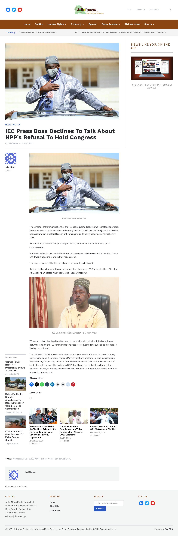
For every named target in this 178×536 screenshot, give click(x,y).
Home (130, 10)
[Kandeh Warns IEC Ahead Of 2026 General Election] (104, 416)
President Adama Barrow (59, 459)
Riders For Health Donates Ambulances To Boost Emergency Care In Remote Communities (14, 401)
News (8, 125)
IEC (32, 459)
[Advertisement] (153, 118)
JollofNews (13, 143)
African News (132, 24)
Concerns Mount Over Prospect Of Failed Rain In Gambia (14, 435)
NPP (37, 459)
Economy (76, 24)
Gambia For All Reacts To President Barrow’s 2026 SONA (15, 366)
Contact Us (154, 10)
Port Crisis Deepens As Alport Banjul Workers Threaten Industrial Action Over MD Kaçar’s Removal (106, 32)
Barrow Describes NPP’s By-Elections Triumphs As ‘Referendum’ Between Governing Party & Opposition (42, 432)
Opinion (92, 24)
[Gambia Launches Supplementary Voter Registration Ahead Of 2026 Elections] (74, 416)
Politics (39, 24)
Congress (17, 459)
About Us (140, 10)
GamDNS (169, 529)
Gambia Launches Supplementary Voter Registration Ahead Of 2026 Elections (71, 430)
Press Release (110, 24)
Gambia (26, 459)
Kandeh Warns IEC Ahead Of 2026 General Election (103, 428)
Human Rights (56, 24)
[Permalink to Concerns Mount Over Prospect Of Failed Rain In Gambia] (15, 422)
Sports (148, 24)
